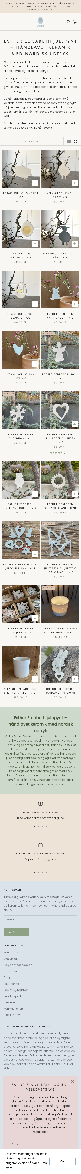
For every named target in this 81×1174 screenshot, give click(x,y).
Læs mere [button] (20, 1168)
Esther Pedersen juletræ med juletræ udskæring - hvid (60, 568)
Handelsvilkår (12, 971)
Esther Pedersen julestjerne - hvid (21, 630)
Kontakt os (11, 952)
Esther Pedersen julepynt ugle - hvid (20, 506)
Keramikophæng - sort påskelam (60, 255)
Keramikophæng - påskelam (60, 195)
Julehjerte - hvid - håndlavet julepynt (60, 690)
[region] (40, 811)
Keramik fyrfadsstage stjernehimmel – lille (60, 630)
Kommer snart (13, 1009)
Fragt (7, 977)
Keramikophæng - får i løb (20, 195)
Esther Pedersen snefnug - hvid (21, 436)
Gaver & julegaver (16, 990)
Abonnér (16, 932)
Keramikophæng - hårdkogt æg (20, 255)
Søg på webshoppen (18, 965)
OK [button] (62, 1161)
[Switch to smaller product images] (75, 141)
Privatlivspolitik (13, 996)
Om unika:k (11, 959)
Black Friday (12, 1015)
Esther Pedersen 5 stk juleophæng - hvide (20, 566)
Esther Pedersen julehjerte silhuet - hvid (60, 438)
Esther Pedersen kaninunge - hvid (60, 315)
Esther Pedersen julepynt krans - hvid (60, 506)
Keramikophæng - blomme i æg (20, 315)
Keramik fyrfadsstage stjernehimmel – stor (21, 690)
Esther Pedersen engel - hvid (60, 376)
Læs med (10, 1002)
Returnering (11, 984)
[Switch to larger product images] (69, 141)
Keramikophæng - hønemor (20, 376)
